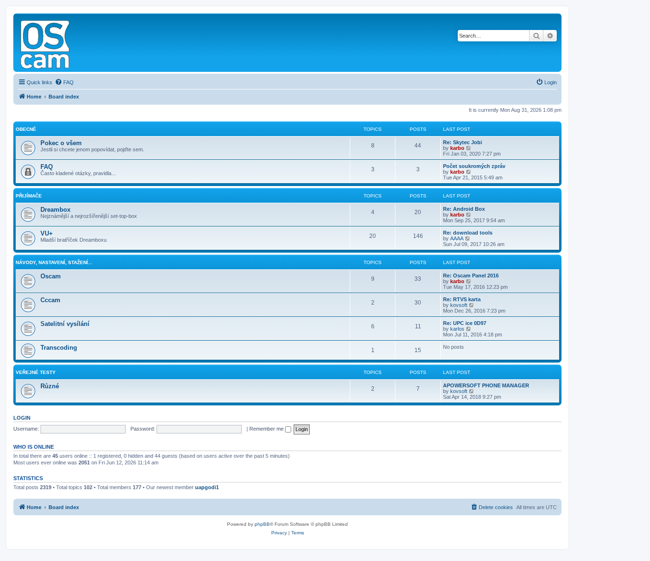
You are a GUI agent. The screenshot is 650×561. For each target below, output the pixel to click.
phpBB (262, 524)
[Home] (46, 42)
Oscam (50, 276)
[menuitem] (64, 82)
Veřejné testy (36, 372)
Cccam (50, 300)
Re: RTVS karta (462, 299)
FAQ (46, 166)
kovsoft (458, 305)
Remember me (267, 429)
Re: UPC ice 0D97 (464, 323)
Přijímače (29, 195)
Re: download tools (467, 233)
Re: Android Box (464, 209)
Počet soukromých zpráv (474, 166)
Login (21, 418)
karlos (457, 329)
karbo (457, 148)
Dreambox (55, 209)
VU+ (46, 233)
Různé (49, 386)
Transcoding (58, 347)
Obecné (26, 129)
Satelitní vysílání (64, 323)
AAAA (456, 238)
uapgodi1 (207, 487)
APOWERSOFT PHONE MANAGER (486, 385)
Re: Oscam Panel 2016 (471, 275)
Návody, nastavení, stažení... (54, 262)
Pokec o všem (61, 143)
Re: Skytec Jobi (462, 142)
